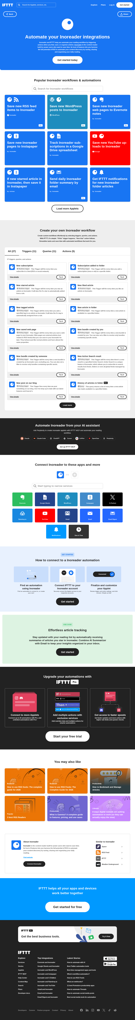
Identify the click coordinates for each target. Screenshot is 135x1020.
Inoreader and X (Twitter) (47, 978)
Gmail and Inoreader (45, 989)
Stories (20, 966)
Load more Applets (67, 208)
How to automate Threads (76, 989)
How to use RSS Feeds (75, 978)
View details (14, 277)
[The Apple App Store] (110, 959)
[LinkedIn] (87, 1010)
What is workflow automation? (78, 974)
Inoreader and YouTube (46, 985)
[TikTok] (109, 1010)
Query (82, 386)
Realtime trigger (24, 269)
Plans (103, 5)
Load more (67, 405)
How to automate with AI (76, 962)
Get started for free (67, 907)
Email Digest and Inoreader (48, 997)
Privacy (63, 1010)
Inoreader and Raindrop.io (47, 982)
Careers (32, 1010)
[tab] (12, 251)
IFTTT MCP (22, 974)
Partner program (43, 1010)
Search (20, 985)
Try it (61, 277)
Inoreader (78, 45)
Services (21, 962)
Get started (124, 5)
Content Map (23, 982)
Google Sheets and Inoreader (48, 966)
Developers (22, 1010)
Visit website (28, 857)
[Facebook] (81, 1010)
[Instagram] (92, 1010)
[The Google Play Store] (110, 964)
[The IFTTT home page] (7, 5)
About (70, 1010)
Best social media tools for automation (81, 997)
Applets (21, 970)
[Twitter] (104, 1010)
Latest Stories (73, 958)
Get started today (67, 60)
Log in (112, 5)
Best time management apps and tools (81, 970)
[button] (67, 601)
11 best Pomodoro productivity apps (80, 985)
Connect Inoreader (34, 864)
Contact (55, 1010)
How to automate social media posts (80, 993)
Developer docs (24, 993)
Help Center (22, 978)
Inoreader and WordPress (47, 970)
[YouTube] (98, 1010)
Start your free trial (67, 736)
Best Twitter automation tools (78, 966)
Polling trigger (85, 269)
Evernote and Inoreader (46, 962)
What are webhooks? (75, 982)
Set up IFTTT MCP (67, 447)
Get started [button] (67, 652)
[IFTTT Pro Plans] (106, 383)
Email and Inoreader (45, 993)
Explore (94, 5)
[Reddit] (115, 1010)
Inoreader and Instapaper (47, 974)
